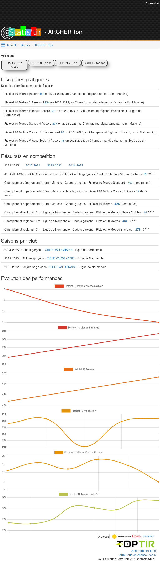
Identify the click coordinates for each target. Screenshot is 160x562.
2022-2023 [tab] (54, 165)
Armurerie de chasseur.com (137, 555)
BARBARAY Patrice (14, 65)
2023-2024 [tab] (33, 165)
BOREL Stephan (94, 63)
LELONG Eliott (67, 63)
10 (145, 174)
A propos (103, 536)
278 (137, 229)
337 (53, 111)
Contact (148, 536)
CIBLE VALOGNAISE (58, 250)
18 (63, 140)
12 (137, 191)
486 (41, 94)
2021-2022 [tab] (76, 165)
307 (54, 123)
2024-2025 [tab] (11, 165)
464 (125, 221)
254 (47, 102)
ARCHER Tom (43, 45)
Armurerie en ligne (143, 550)
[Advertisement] (83, 15)
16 (62, 132)
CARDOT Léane (41, 63)
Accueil (11, 45)
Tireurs (25, 45)
